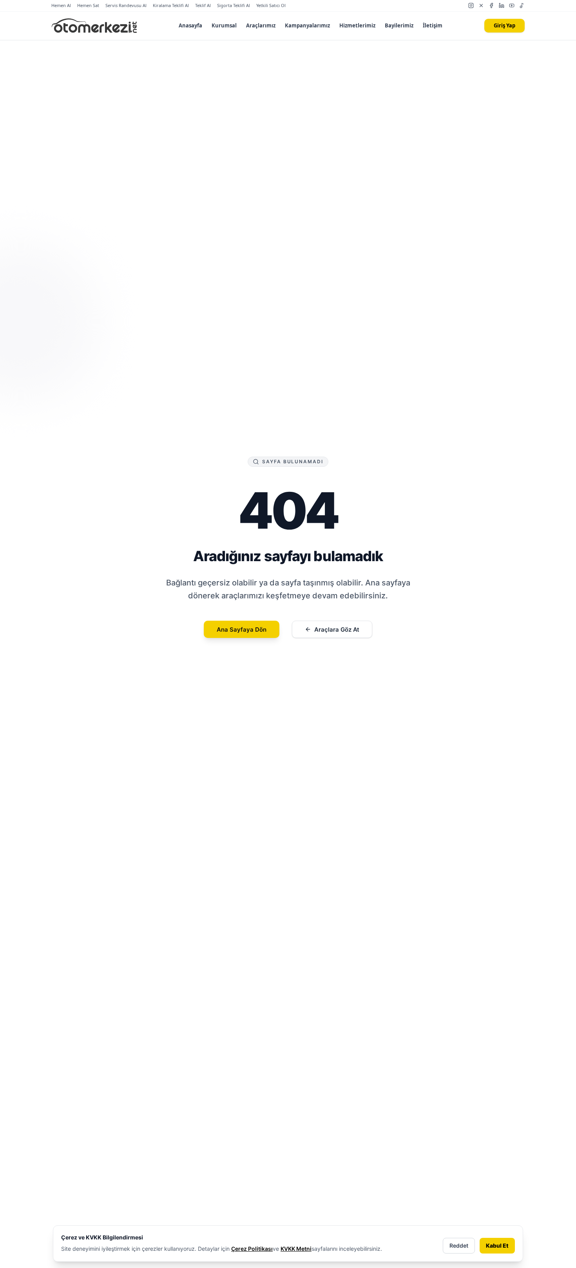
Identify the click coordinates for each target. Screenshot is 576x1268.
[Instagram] (471, 5)
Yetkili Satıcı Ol (271, 5)
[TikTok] (522, 5)
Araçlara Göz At (336, 629)
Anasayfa (190, 25)
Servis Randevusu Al (126, 5)
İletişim (432, 25)
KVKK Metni (296, 1248)
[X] (481, 5)
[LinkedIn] (501, 5)
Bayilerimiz (399, 25)
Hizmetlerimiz (357, 25)
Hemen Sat (88, 5)
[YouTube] (511, 5)
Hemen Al (61, 5)
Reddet (458, 1245)
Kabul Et (497, 1245)
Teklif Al (203, 5)
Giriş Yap (504, 25)
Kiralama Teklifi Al (171, 5)
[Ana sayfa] (94, 26)
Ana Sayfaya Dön (241, 629)
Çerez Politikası (252, 1248)
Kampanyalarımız (307, 25)
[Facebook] (491, 5)
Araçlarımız (260, 25)
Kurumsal (224, 25)
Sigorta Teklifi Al (233, 5)
